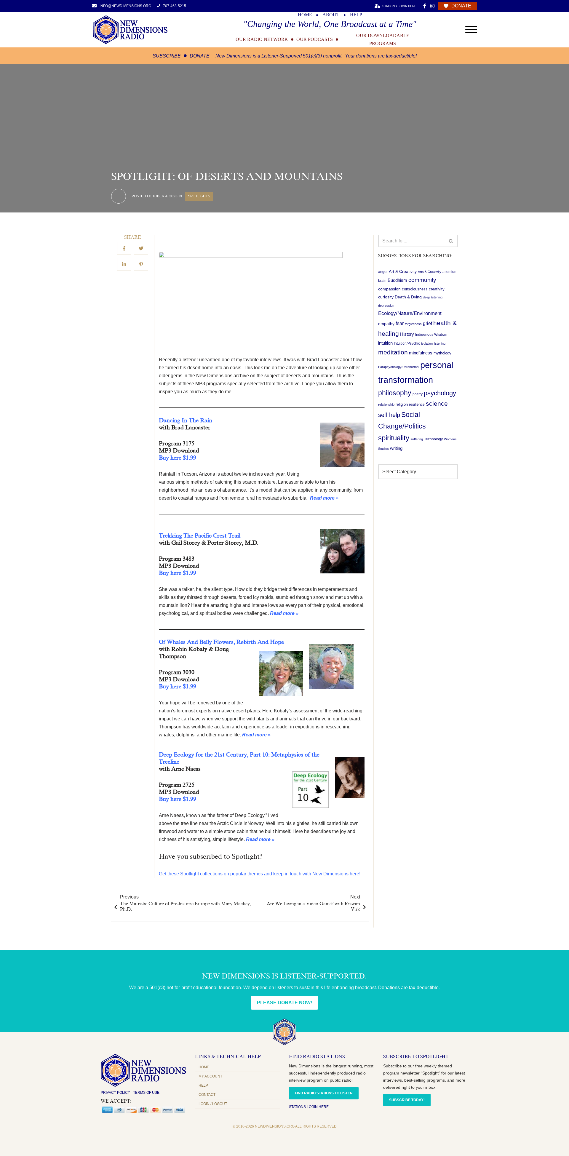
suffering (416, 439)
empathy (386, 324)
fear (400, 323)
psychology (440, 393)
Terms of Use (146, 1093)
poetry (418, 394)
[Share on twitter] (141, 248)
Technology (433, 439)
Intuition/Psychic (407, 344)
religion (402, 404)
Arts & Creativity (429, 272)
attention (449, 272)
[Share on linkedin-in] (124, 264)
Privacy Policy (115, 1093)
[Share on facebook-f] (124, 248)
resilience (417, 405)
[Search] (451, 241)
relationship (386, 405)
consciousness (415, 289)
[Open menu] (471, 29)
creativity (437, 289)
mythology (442, 353)
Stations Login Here (309, 1107)
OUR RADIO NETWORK (262, 39)
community (422, 280)
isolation (427, 344)
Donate (200, 55)
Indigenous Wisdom (431, 335)
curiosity (386, 297)
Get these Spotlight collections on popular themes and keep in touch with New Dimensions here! (259, 873)
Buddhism (397, 280)
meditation (393, 352)
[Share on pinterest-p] (141, 264)
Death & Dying (408, 297)
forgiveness (413, 324)
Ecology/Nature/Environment (410, 313)
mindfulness (420, 353)
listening (439, 344)
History (407, 334)
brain (382, 281)
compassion (389, 289)
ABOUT (330, 14)
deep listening (432, 297)
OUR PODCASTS (314, 39)
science (437, 403)
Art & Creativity (403, 271)
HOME (305, 14)
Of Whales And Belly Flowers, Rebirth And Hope (221, 642)
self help (389, 415)
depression (386, 305)
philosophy (394, 393)
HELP (356, 14)
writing (396, 448)
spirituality (393, 438)
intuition (385, 343)
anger (383, 272)
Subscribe (167, 55)
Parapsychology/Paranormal (398, 367)
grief (427, 323)
